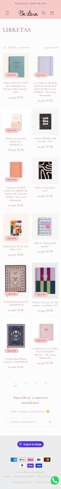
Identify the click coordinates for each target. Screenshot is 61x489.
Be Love (27, 472)
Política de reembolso (24, 476)
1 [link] (15, 383)
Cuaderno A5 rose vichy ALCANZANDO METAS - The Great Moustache (45, 353)
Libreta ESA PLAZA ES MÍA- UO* (15, 248)
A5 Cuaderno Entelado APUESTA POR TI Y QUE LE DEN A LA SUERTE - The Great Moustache (45, 89)
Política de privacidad (47, 476)
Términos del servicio (23, 482)
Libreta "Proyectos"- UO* (45, 189)
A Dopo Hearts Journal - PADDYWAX (16, 303)
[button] (7, 13)
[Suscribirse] (50, 422)
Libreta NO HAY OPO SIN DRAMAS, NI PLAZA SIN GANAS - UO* (16, 87)
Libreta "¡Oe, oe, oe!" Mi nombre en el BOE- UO (45, 304)
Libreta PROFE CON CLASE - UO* (45, 140)
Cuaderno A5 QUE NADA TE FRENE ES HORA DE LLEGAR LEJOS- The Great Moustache (15, 193)
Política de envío (43, 482)
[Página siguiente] (46, 383)
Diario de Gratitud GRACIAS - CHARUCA (16, 141)
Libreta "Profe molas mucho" (45, 245)
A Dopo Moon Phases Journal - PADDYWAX (16, 360)
